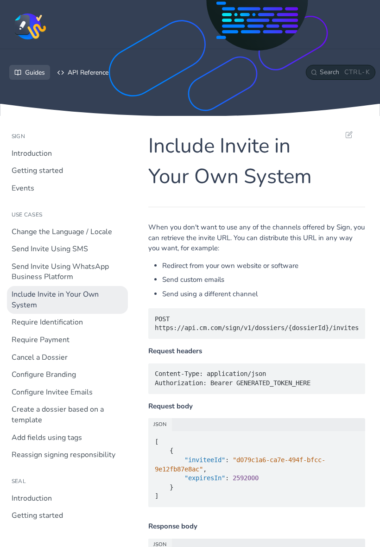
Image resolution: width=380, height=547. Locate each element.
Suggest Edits (344, 134)
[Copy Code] (354, 316)
